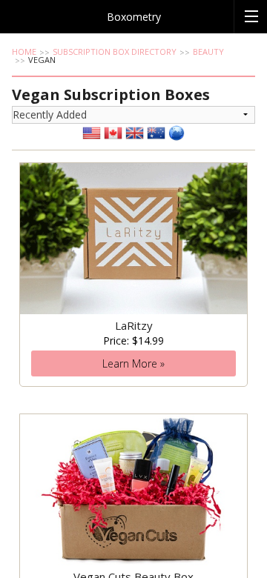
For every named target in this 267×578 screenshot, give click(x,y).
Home (24, 51)
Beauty (208, 51)
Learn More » (133, 363)
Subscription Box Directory (115, 51)
